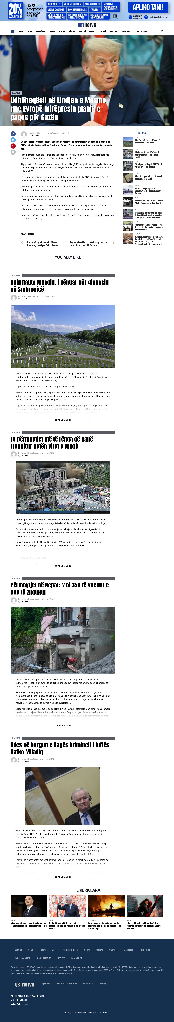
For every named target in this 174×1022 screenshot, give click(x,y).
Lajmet (21, 31)
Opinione (92, 31)
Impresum (46, 983)
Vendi (30, 950)
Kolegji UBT (76, 958)
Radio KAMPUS (44, 958)
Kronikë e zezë (40, 31)
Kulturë (61, 31)
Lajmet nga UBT (128, 31)
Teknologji (113, 31)
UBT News (35, 136)
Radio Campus (142, 31)
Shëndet (71, 31)
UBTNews (25, 602)
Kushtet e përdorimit (67, 983)
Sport (52, 31)
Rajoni (43, 950)
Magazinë (82, 31)
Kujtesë (103, 31)
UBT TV (61, 958)
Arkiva (103, 983)
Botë (30, 31)
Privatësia (88, 983)
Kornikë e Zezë (70, 950)
